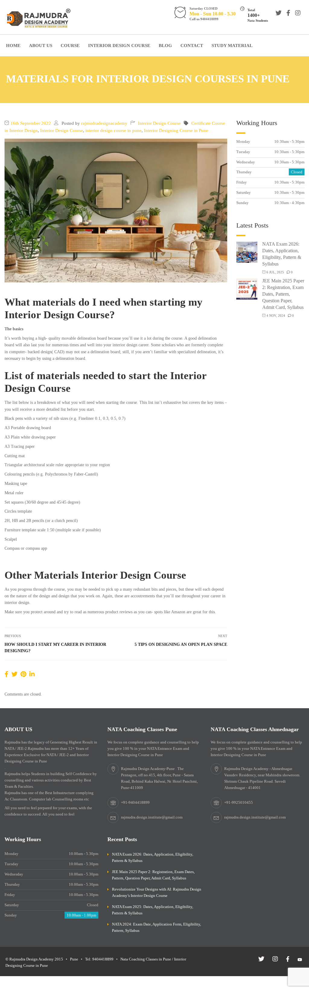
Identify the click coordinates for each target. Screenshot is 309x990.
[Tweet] (14, 674)
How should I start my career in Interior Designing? (55, 647)
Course (70, 45)
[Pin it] (23, 674)
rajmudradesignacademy (104, 123)
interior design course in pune (113, 130)
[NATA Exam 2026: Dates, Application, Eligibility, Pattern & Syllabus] (246, 252)
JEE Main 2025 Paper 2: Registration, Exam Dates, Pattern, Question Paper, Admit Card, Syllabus (283, 294)
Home (13, 45)
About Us (40, 45)
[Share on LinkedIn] (32, 674)
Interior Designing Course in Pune (176, 130)
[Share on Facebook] (6, 674)
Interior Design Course (119, 45)
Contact (191, 45)
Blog (165, 45)
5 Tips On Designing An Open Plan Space (181, 644)
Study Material (232, 45)
